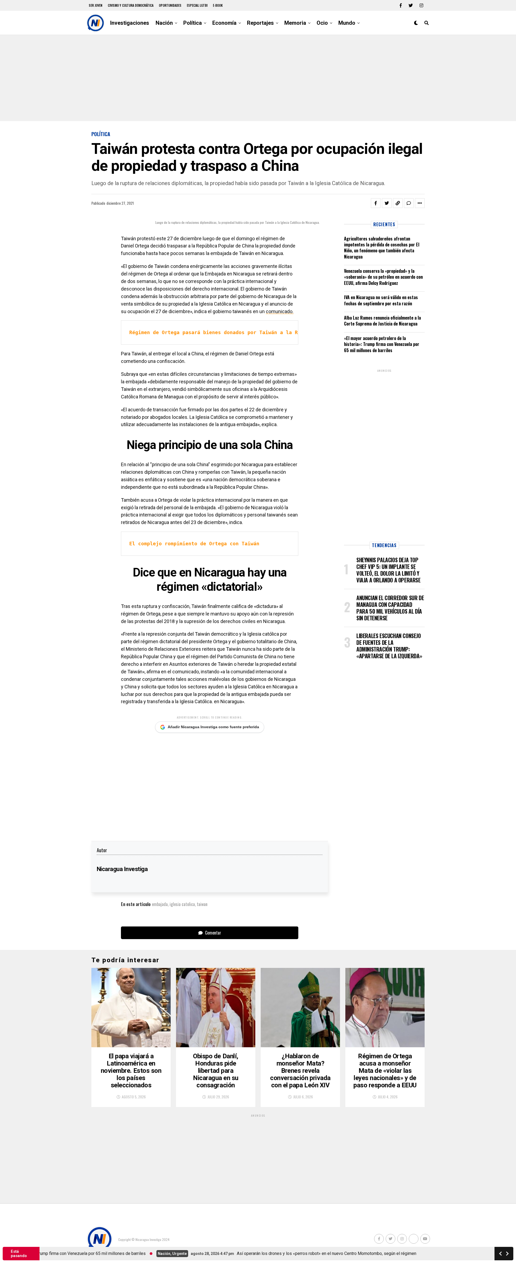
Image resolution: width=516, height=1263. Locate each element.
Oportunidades (170, 5)
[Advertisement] (258, 78)
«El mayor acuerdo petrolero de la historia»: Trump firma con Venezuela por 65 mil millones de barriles (381, 344)
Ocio (322, 23)
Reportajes (260, 23)
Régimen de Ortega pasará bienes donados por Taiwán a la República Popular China (246, 332)
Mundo (346, 23)
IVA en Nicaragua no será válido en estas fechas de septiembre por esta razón (381, 300)
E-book (218, 5)
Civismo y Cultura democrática (130, 5)
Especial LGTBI (197, 5)
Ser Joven (95, 5)
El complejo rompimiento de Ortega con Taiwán (194, 543)
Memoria (295, 23)
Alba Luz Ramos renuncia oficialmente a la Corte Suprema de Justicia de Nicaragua (382, 320)
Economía (224, 23)
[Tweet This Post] (387, 203)
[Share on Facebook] (376, 203)
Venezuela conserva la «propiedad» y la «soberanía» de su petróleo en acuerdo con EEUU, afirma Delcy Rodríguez (383, 277)
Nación (164, 23)
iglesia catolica (182, 904)
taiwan (202, 904)
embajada (160, 904)
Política (192, 23)
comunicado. (279, 311)
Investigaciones (129, 23)
